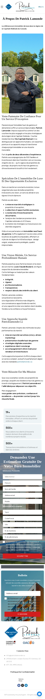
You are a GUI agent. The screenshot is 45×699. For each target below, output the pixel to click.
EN (43, 7)
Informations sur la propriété (12, 506)
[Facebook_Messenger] (39, 694)
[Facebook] (18, 685)
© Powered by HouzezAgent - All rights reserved (22, 695)
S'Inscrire (22, 614)
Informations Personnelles (11, 471)
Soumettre (22, 556)
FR (39, 7)
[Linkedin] (26, 685)
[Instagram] (22, 685)
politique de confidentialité (22, 672)
